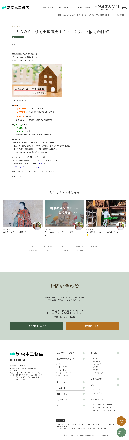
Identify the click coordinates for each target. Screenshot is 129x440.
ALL (33, 247)
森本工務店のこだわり (49, 7)
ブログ (93, 385)
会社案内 (94, 353)
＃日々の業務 (33, 251)
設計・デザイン (63, 367)
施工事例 (87, 7)
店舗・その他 (61, 393)
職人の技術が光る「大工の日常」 (103, 404)
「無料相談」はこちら (37, 325)
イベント (60, 405)
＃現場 (64, 247)
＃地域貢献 (64, 251)
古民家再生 (61, 388)
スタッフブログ (18, 37)
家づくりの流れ (63, 376)
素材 (59, 364)
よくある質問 (96, 379)
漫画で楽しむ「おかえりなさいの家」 (105, 410)
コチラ (39, 163)
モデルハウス (78, 7)
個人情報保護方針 (62, 435)
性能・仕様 (62, 370)
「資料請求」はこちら (92, 325)
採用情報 (95, 370)
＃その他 (80, 251)
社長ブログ (96, 390)
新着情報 (95, 367)
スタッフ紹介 (97, 364)
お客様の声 (96, 361)
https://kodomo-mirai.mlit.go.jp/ (27, 166)
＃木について (95, 247)
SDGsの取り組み (98, 373)
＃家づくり (79, 247)
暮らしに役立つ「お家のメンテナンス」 (105, 407)
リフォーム (61, 382)
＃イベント (48, 251)
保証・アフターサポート (66, 373)
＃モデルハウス (49, 247)
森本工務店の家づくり (65, 7)
